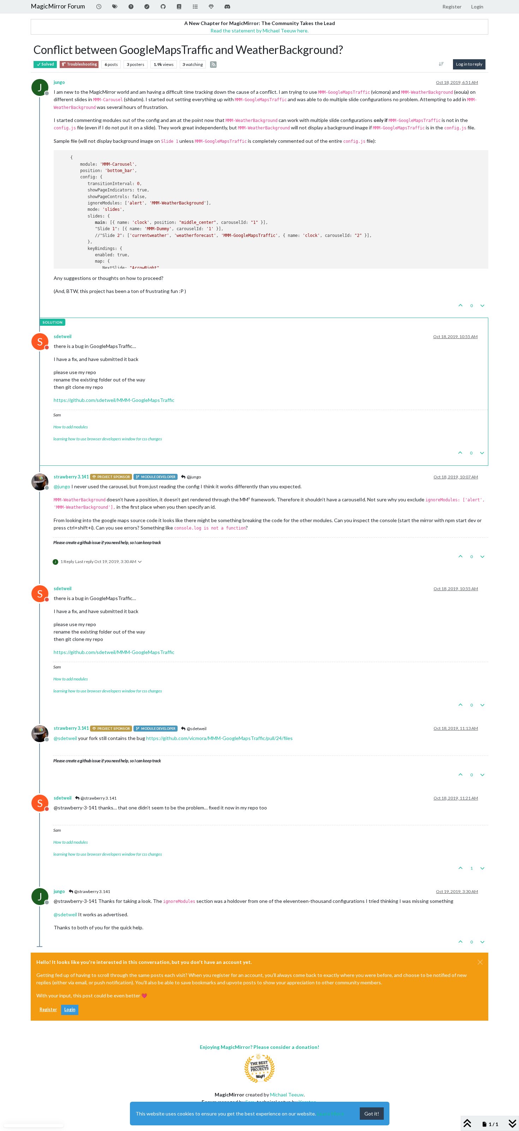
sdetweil (62, 336)
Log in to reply (469, 64)
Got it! (371, 1114)
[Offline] (42, 481)
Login (69, 1009)
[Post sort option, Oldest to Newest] (441, 64)
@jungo (193, 476)
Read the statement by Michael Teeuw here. (259, 30)
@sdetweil (196, 728)
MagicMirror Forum (58, 6)
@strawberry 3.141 (98, 798)
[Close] (480, 962)
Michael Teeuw (287, 1095)
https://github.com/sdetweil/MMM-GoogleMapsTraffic (114, 400)
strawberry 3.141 (71, 476)
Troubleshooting (81, 64)
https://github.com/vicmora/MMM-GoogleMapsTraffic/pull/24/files (219, 738)
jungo (59, 82)
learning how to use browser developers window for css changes (107, 438)
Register (48, 1009)
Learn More (330, 1114)
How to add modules (70, 426)
